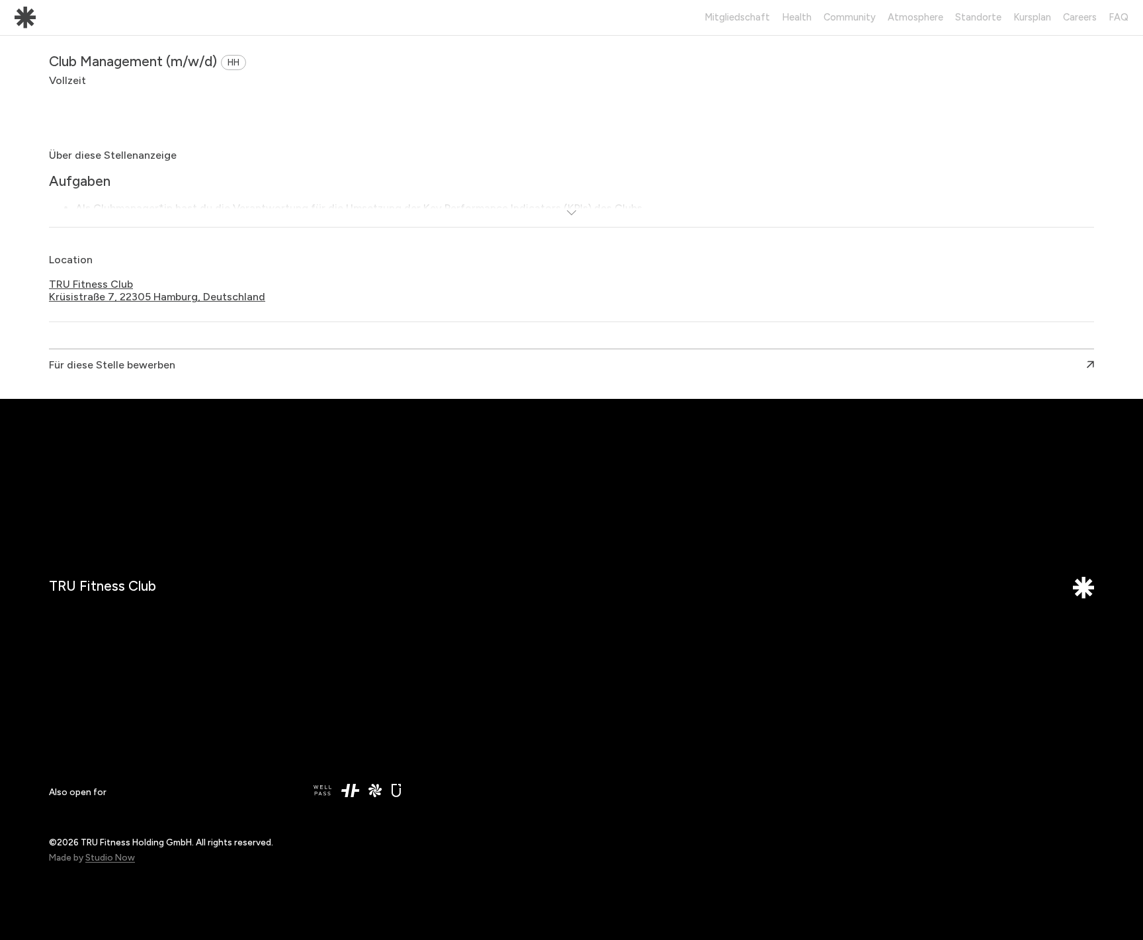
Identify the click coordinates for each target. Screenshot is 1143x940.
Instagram (601, 707)
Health (797, 17)
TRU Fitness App (615, 694)
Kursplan (1032, 17)
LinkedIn (596, 678)
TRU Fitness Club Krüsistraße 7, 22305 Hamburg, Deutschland (157, 290)
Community (850, 17)
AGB (853, 710)
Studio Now (110, 857)
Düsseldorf (338, 678)
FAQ (1118, 17)
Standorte (978, 17)
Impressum (867, 678)
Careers (1080, 17)
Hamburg (334, 707)
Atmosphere (915, 17)
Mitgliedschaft (737, 17)
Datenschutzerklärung (892, 694)
